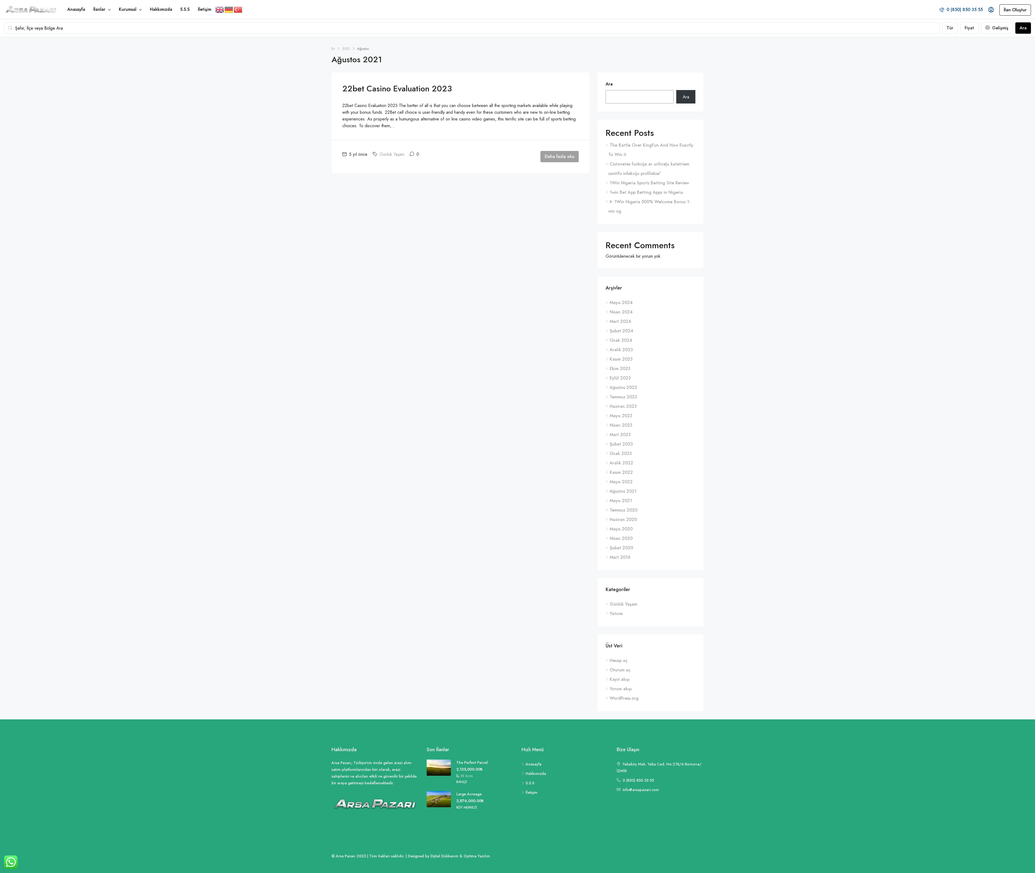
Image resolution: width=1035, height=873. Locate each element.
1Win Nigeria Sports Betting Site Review (649, 183)
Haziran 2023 (623, 406)
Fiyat (969, 28)
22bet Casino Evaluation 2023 (397, 88)
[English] (220, 9)
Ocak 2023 (621, 453)
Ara (1023, 28)
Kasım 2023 (621, 359)
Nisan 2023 (621, 425)
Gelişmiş (999, 28)
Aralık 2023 (621, 350)
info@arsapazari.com (641, 789)
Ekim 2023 (620, 368)
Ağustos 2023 (623, 387)
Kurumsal (127, 9)
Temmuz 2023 (623, 397)
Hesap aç (618, 660)
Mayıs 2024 (621, 302)
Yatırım (616, 613)
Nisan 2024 (621, 312)
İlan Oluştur (1015, 10)
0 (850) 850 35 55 (964, 9)
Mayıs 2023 (621, 416)
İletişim (204, 9)
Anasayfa (76, 9)
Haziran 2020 (623, 519)
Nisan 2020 (621, 538)
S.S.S (185, 9)
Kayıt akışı (620, 679)
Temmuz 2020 (623, 510)
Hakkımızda (161, 9)
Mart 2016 (620, 557)
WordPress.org (624, 698)
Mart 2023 (620, 435)
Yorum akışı (621, 689)
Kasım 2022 (621, 472)
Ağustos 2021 (623, 491)
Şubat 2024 (621, 331)
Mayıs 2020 (621, 529)
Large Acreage (469, 794)
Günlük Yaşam (392, 154)
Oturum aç (620, 670)
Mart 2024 (620, 321)
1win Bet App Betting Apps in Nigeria (646, 192)
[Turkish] (238, 9)
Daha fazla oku (559, 156)
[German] (229, 9)
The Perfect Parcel (472, 762)
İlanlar (99, 9)
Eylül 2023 (620, 378)
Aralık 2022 (621, 463)
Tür (950, 28)
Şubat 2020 (621, 548)
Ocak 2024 (621, 340)
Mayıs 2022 (621, 482)
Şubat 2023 (621, 444)
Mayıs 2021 (621, 501)
